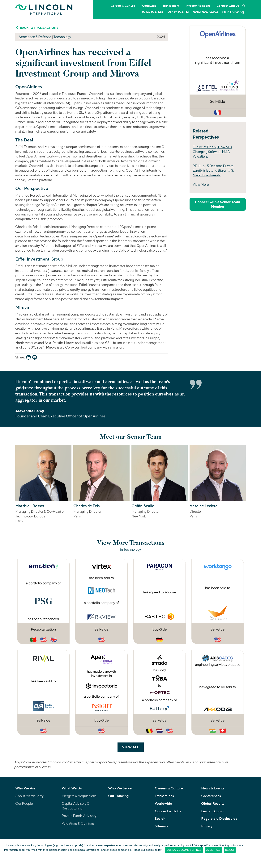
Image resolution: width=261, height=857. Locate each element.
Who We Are (153, 12)
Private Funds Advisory (79, 816)
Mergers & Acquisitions (79, 796)
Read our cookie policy (147, 849)
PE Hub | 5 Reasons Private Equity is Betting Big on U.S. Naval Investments (213, 170)
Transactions (171, 5)
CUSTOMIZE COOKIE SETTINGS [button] (184, 850)
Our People (24, 803)
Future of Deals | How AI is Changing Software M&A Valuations (212, 151)
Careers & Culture (123, 5)
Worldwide (148, 5)
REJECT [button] (229, 850)
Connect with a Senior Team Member (217, 204)
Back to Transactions (39, 28)
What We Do (178, 12)
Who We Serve (205, 12)
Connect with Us (227, 5)
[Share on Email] (35, 358)
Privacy (206, 826)
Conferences (211, 796)
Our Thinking (233, 12)
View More (201, 184)
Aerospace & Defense (35, 37)
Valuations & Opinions (78, 823)
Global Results (212, 803)
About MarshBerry (29, 796)
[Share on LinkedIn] (28, 358)
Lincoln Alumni (213, 811)
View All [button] (133, 747)
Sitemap (161, 826)
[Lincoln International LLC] (44, 9)
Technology (62, 37)
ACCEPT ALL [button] (213, 850)
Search (160, 819)
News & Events (213, 788)
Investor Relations (198, 5)
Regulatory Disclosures (219, 819)
